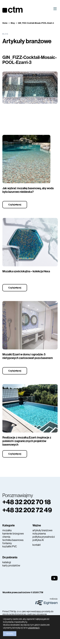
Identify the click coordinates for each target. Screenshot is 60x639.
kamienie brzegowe (13, 533)
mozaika (7, 530)
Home (5, 23)
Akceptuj (9, 634)
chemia (6, 536)
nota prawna (39, 533)
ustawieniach (34, 627)
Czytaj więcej (14, 204)
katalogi (6, 562)
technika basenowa (12, 540)
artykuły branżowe (42, 530)
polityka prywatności (43, 536)
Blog (13, 23)
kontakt (36, 544)
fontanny (7, 543)
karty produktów (11, 565)
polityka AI (38, 540)
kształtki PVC (9, 546)
